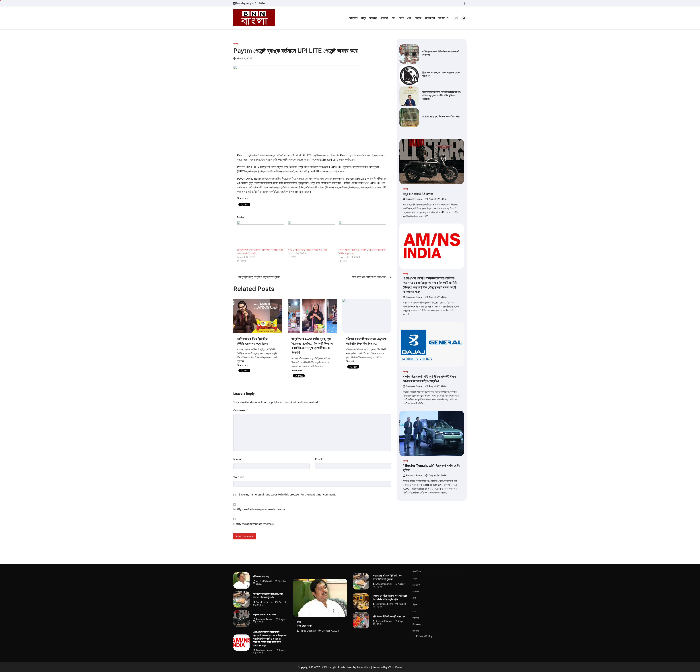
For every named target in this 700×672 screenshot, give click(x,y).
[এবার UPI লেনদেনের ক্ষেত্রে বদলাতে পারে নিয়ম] (311, 234)
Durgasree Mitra (384, 604)
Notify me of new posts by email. (253, 523)
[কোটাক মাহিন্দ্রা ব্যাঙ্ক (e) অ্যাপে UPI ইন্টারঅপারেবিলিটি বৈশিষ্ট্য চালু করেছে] (362, 234)
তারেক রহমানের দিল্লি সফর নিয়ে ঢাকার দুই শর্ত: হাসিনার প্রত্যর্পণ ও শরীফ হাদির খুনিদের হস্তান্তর (441, 95)
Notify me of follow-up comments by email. (260, 509)
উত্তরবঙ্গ (373, 17)
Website (238, 477)
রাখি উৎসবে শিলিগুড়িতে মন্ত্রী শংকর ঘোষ (389, 616)
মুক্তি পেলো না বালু (261, 576)
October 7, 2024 (330, 630)
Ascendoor (363, 667)
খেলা (409, 17)
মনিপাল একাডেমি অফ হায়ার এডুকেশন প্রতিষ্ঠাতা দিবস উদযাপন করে (366, 341)
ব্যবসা (235, 43)
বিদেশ (401, 17)
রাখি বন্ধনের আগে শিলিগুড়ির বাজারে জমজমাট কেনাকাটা (440, 53)
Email (319, 459)
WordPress (395, 667)
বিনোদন (418, 17)
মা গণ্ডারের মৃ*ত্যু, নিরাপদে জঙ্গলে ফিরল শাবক (441, 116)
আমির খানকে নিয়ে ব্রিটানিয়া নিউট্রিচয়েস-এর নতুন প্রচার (252, 341)
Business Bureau (414, 199)
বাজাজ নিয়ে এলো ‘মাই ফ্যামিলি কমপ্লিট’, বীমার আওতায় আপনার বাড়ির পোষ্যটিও (429, 378)
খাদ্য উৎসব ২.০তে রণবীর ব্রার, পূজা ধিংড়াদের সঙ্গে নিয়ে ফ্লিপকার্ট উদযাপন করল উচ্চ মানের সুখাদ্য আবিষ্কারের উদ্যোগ (311, 345)
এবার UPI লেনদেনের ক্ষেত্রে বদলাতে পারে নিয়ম (307, 249)
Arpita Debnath (264, 581)
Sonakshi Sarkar (264, 602)
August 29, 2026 (438, 199)
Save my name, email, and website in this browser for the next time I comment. (287, 494)
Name (237, 459)
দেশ (393, 17)
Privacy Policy (424, 636)
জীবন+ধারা (430, 17)
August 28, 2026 (438, 475)
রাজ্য (363, 17)
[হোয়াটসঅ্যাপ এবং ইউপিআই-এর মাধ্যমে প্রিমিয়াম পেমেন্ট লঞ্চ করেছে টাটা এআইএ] (260, 234)
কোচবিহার (353, 17)
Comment (240, 410)
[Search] (464, 18)
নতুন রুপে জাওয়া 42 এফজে (418, 193)
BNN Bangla (328, 667)
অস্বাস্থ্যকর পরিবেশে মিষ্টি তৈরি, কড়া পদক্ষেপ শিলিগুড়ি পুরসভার (268, 595)
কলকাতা (384, 17)
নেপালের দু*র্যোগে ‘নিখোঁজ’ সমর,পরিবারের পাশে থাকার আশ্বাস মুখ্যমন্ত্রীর (390, 597)
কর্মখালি (441, 17)
